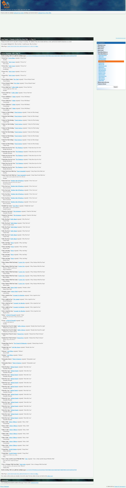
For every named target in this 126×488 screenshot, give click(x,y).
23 (54, 56)
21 (51, 56)
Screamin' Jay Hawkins (18, 295)
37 (74, 56)
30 (64, 56)
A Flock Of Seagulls (11, 315)
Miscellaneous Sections (103, 82)
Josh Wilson (10, 351)
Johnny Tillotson (13, 422)
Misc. (37, 46)
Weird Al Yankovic (17, 359)
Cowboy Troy (22, 262)
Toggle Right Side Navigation (120, 38)
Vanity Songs (101, 80)
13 (39, 56)
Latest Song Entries (103, 55)
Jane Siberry (16, 206)
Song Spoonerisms (102, 76)
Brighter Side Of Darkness (17, 180)
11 (36, 56)
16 (43, 56)
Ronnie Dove (21, 334)
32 (67, 56)
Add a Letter (101, 56)
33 (68, 56)
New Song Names (102, 70)
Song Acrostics (102, 74)
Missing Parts (101, 67)
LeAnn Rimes (11, 58)
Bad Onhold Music (102, 59)
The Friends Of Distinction (20, 343)
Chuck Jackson (18, 112)
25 (56, 56)
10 (35, 56)
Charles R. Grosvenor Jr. (120, 486)
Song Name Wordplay (103, 53)
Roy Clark (16, 79)
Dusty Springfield (21, 171)
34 (70, 56)
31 (65, 56)
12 (37, 56)
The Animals (16, 299)
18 (46, 56)
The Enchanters (17, 211)
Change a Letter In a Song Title (19, 39)
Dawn (12, 243)
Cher (26, 459)
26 (58, 56)
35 (71, 56)
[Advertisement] (63, 25)
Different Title (101, 64)
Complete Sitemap (102, 83)
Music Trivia (101, 48)
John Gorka (23, 464)
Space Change (102, 77)
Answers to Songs (102, 58)
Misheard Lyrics (102, 45)
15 (42, 56)
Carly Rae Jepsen (16, 347)
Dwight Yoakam (13, 449)
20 (49, 56)
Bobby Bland (13, 219)
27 (59, 56)
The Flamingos (19, 147)
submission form (34, 482)
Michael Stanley (14, 367)
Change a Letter (102, 61)
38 (75, 56)
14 (40, 56)
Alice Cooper (12, 62)
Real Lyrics (101, 50)
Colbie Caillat (15, 87)
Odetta (14, 96)
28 (61, 56)
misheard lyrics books (19, 13)
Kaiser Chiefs (14, 287)
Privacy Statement (4, 486)
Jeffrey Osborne (21, 326)
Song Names (4, 39)
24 (55, 56)
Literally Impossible (103, 66)
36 (73, 56)
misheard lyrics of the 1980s (44, 13)
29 (62, 56)
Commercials (101, 63)
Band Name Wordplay (103, 52)
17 (45, 56)
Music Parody (101, 46)
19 (48, 56)
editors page (50, 476)
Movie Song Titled (102, 68)
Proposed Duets (102, 71)
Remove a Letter (102, 73)
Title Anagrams (102, 79)
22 (52, 56)
